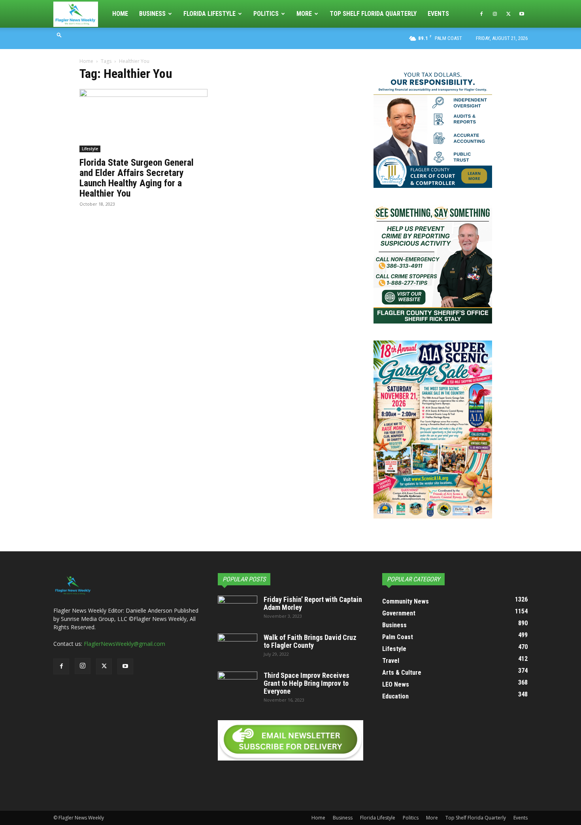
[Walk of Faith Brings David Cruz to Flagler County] (237, 647)
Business (152, 13)
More (304, 13)
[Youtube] (522, 14)
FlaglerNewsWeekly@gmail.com (124, 643)
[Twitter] (508, 14)
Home (120, 13)
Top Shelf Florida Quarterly (373, 13)
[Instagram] (495, 14)
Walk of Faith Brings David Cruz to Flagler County (310, 641)
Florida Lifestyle (209, 13)
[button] (59, 35)
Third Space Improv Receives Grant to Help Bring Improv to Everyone (306, 683)
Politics (266, 13)
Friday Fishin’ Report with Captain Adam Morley (313, 603)
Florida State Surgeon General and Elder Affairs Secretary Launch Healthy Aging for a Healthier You (136, 178)
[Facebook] (481, 14)
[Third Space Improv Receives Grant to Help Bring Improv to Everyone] (237, 685)
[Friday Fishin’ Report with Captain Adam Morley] (237, 609)
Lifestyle (90, 148)
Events (438, 13)
